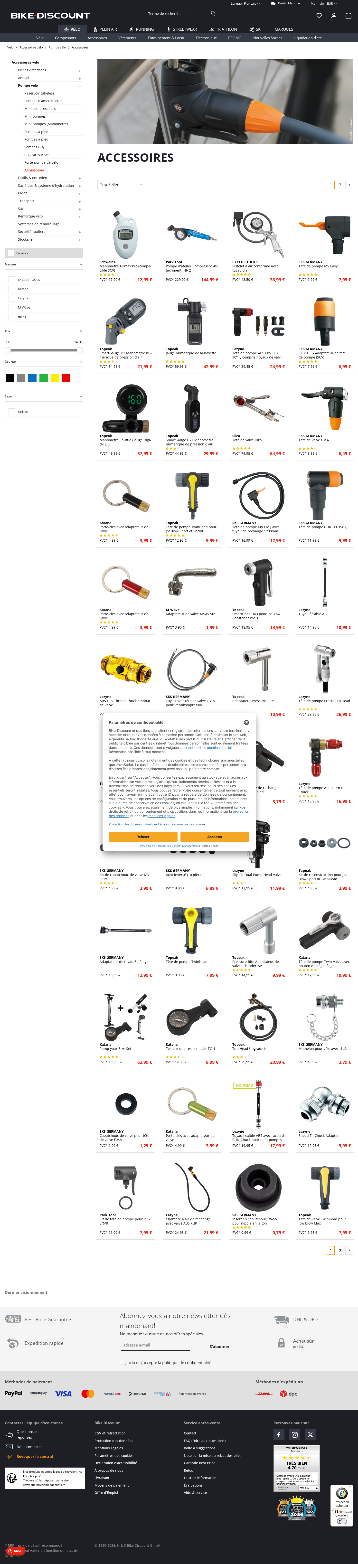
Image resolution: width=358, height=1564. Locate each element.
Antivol (23, 77)
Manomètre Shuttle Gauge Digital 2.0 (125, 440)
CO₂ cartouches (36, 154)
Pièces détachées (32, 70)
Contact (190, 1433)
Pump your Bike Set (115, 1047)
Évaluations (193, 1485)
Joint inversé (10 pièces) (185, 873)
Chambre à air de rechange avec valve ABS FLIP (188, 1219)
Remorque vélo (30, 216)
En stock (22, 253)
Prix (7, 331)
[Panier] (347, 15)
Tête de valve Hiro (247, 438)
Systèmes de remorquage (39, 224)
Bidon (23, 193)
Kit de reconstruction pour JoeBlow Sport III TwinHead (324, 875)
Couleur (10, 361)
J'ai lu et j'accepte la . (169, 1362)
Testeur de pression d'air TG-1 (190, 1047)
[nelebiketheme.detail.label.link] (126, 234)
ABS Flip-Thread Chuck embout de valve (125, 701)
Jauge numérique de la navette (191, 351)
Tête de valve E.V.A (314, 438)
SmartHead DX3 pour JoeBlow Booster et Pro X (256, 614)
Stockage (25, 239)
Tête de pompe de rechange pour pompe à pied (255, 788)
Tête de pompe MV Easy (318, 264)
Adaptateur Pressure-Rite (253, 699)
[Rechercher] (213, 13)
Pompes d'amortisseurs (43, 100)
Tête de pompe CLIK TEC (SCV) (323, 525)
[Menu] (350, 1488)
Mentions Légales (108, 1448)
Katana (23, 289)
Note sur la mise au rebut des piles (212, 1455)
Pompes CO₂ (34, 147)
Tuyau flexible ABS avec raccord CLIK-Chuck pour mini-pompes (258, 1136)
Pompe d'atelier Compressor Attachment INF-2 (192, 266)
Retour (189, 1470)
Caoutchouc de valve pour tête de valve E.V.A (124, 1136)
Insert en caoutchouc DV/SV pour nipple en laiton (254, 1219)
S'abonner (219, 1346)
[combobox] (176, 13)
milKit (22, 316)
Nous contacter (29, 1446)
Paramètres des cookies (113, 1455)
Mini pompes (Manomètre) (46, 124)
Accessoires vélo (25, 62)
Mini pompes (35, 116)
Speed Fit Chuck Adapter (319, 1134)
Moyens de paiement (111, 1485)
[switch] (342, 1521)
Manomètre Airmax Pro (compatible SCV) (125, 266)
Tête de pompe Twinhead (186, 960)
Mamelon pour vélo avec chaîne (324, 1047)
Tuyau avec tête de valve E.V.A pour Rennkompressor (190, 701)
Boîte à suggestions (200, 1448)
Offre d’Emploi (106, 1492)
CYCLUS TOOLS (29, 279)
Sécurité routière (32, 231)
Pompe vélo (28, 85)
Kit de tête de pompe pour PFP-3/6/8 (125, 1219)
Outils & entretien (32, 177)
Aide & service (195, 1492)
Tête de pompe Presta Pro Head (324, 699)
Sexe (8, 396)
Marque (10, 264)
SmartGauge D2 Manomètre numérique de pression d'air (126, 353)
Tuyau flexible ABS (314, 612)
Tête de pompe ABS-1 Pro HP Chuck (322, 788)
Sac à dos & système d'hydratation (46, 185)
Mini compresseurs (40, 108)
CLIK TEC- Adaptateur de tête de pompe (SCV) (322, 353)
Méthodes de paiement (28, 1382)
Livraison (101, 1477)
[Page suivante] (349, 185)
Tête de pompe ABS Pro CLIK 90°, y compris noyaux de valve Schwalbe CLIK (257, 353)
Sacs (21, 208)
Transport (26, 200)
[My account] (334, 15)
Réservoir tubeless (39, 93)
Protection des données (113, 1440)
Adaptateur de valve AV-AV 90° (191, 612)
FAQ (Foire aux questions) (205, 1440)
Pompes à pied (36, 131)
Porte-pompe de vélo (41, 162)
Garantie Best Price (199, 1462)
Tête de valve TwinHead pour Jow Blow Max (322, 1219)
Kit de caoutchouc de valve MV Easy (124, 875)
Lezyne (23, 298)
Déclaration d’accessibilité (115, 1462)
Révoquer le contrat (35, 1456)
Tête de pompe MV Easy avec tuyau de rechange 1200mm (256, 527)
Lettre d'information (200, 1477)
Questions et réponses (27, 1434)
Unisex (23, 411)
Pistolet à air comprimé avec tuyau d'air (255, 266)
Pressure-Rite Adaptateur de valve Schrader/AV (255, 962)
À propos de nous (108, 1470)
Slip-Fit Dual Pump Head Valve (257, 873)
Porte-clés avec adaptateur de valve (124, 527)
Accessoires (34, 170)
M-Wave (24, 307)
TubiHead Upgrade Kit (250, 1047)
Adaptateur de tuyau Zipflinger (125, 960)
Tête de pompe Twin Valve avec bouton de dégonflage (324, 962)
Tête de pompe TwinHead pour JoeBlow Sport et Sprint (191, 527)
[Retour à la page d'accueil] (50, 15)
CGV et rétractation (110, 1433)
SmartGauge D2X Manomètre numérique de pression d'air (189, 440)
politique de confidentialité (186, 1362)
